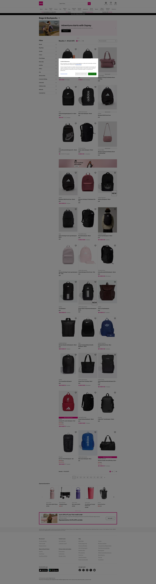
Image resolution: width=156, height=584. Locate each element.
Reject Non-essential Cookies (81, 73)
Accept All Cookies (92, 73)
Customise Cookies (63, 73)
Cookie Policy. (78, 64)
